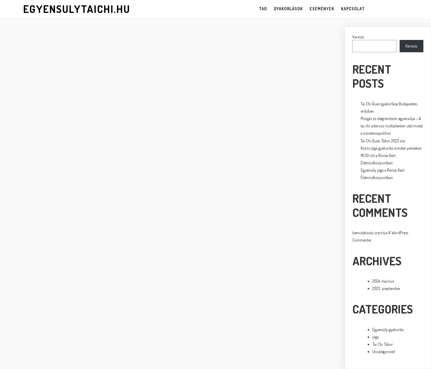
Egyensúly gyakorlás (388, 329)
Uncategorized (383, 351)
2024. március (383, 281)
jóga (375, 336)
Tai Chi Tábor (382, 344)
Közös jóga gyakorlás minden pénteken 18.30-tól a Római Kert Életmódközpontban (391, 155)
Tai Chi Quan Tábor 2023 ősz (383, 140)
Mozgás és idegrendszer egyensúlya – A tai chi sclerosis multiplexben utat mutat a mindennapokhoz (392, 126)
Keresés (358, 36)
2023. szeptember (386, 288)
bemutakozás (363, 232)
